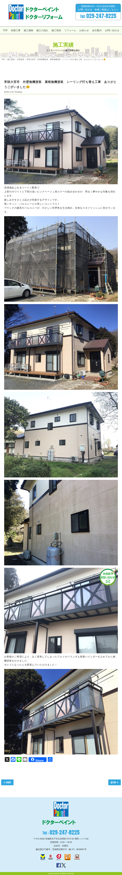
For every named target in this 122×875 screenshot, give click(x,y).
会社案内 (97, 30)
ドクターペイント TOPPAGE (16, 11)
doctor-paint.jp (54, 873)
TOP (5, 30)
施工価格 (28, 30)
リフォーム (70, 30)
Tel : (61, 832)
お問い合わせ (112, 30)
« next (7, 782)
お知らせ (84, 30)
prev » (114, 782)
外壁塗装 (20, 59)
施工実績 (56, 30)
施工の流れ (42, 30)
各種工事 (15, 30)
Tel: (98, 16)
